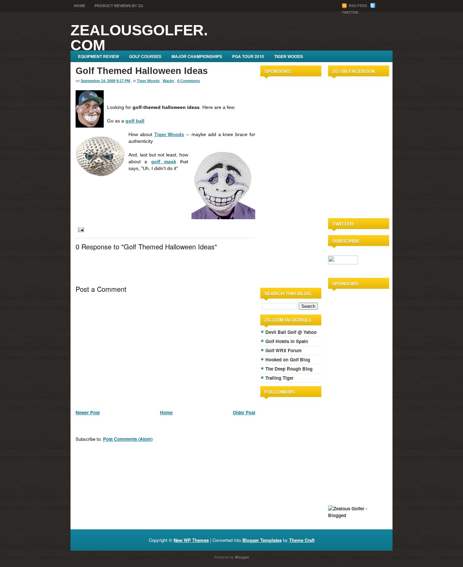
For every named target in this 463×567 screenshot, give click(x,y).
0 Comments (188, 81)
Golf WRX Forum (283, 350)
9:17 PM (123, 81)
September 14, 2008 (98, 81)
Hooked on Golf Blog (287, 359)
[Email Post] (80, 229)
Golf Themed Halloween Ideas (142, 71)
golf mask (163, 161)
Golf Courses (145, 56)
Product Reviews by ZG (119, 6)
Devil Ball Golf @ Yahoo (291, 332)
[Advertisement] (280, 181)
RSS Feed (358, 6)
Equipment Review (98, 56)
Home (79, 6)
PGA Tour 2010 (248, 56)
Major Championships (197, 56)
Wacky (168, 81)
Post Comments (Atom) (128, 439)
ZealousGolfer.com (139, 37)
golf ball (134, 121)
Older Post (244, 412)
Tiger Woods (288, 56)
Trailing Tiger (279, 378)
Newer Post (88, 412)
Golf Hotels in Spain (286, 341)
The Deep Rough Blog (289, 368)
